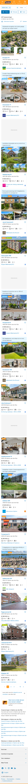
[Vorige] (4, 687)
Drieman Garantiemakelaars (13, 68)
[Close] (10, 8)
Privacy (3, 779)
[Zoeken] (17, 8)
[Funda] (8, 2)
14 (20, 687)
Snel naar (4, 749)
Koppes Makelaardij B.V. (12, 115)
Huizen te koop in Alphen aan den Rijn (11, 721)
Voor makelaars (5, 758)
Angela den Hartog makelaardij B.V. (14, 185)
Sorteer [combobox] (25, 21)
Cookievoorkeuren (7, 781)
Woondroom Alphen (11, 511)
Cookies (18, 779)
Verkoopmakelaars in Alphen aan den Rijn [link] (12, 745)
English (6, 772)
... (17, 687)
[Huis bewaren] (25, 58)
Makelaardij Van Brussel (12, 233)
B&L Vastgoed (10, 589)
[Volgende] (23, 687)
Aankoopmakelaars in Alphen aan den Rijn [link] (12, 743)
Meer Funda (4, 763)
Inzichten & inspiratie (7, 754)
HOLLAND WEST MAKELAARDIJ (10, 620)
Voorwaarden (10, 779)
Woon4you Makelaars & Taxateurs (10, 543)
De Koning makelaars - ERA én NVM (11, 412)
